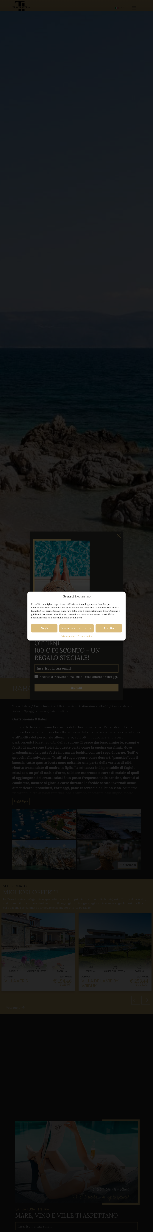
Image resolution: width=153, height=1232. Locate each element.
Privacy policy (68, 635)
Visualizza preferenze (76, 628)
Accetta (109, 628)
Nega (44, 628)
